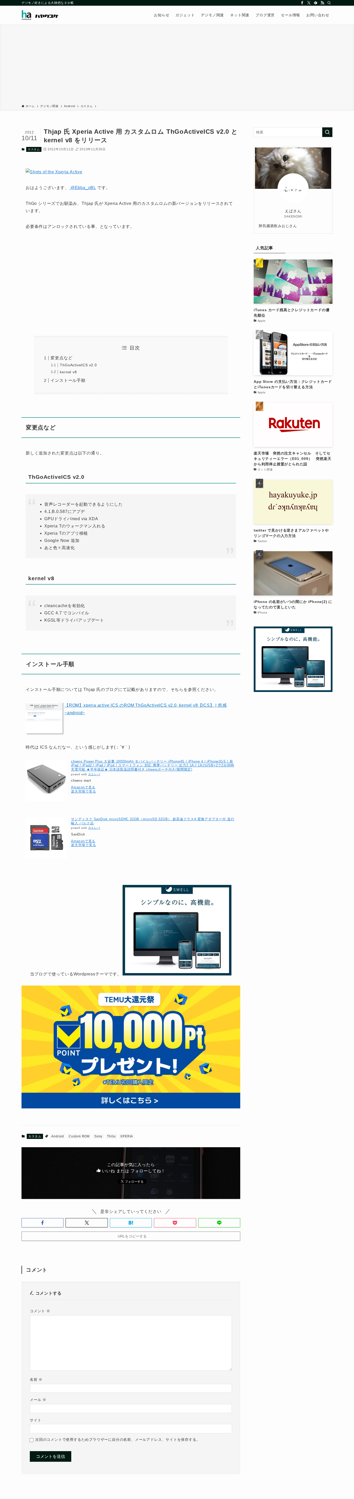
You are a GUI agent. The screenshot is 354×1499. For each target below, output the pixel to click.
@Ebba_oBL (82, 187)
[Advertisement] (177, 65)
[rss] (322, 3)
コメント (40, 1311)
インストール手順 (68, 380)
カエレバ (94, 774)
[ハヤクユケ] (40, 15)
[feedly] (315, 3)
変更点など (61, 358)
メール (38, 1400)
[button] (42, 1222)
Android (57, 1136)
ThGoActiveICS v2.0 (78, 365)
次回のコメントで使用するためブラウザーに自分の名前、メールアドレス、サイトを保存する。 (117, 1439)
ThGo (111, 1136)
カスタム (34, 149)
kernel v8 (68, 372)
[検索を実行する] (327, 132)
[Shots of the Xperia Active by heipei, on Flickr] (54, 172)
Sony (98, 1136)
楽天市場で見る (83, 791)
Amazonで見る (83, 787)
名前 (36, 1379)
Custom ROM (79, 1136)
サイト (35, 1420)
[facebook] (302, 3)
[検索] (329, 3)
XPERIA (126, 1136)
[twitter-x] (309, 3)
